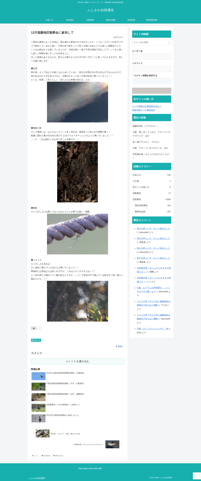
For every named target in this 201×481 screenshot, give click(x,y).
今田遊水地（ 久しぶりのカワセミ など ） (151, 156)
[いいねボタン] (34, 328)
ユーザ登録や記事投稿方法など (146, 106)
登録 (151, 90)
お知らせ (152, 175)
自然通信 (152, 199)
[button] (169, 42)
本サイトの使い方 (152, 187)
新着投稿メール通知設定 (143, 110)
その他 (152, 181)
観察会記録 (37, 340)
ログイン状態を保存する (145, 75)
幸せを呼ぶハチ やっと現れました (153, 228)
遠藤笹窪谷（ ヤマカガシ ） (146, 126)
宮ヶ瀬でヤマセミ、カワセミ (146, 142)
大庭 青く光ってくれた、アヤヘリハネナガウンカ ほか (151, 134)
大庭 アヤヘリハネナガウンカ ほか (150, 148)
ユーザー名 (137, 51)
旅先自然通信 (153, 205)
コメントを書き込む (77, 361)
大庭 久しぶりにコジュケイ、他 (152, 328)
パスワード (137, 63)
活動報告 (152, 193)
